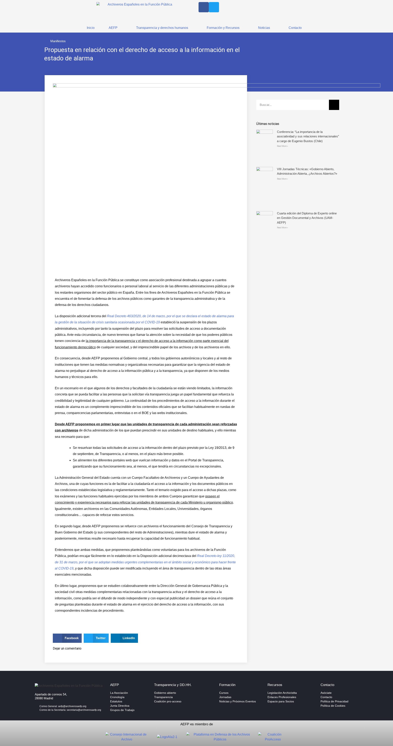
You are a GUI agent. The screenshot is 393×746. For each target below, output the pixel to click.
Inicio (91, 27)
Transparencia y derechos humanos (162, 27)
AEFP (113, 27)
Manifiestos (58, 41)
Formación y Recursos (223, 27)
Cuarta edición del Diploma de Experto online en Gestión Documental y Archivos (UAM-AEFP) (307, 218)
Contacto (295, 27)
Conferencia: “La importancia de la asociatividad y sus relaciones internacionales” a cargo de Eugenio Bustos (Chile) (308, 136)
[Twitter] (214, 7)
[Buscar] (334, 105)
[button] (67, 638)
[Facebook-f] (204, 7)
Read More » (282, 146)
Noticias (264, 27)
